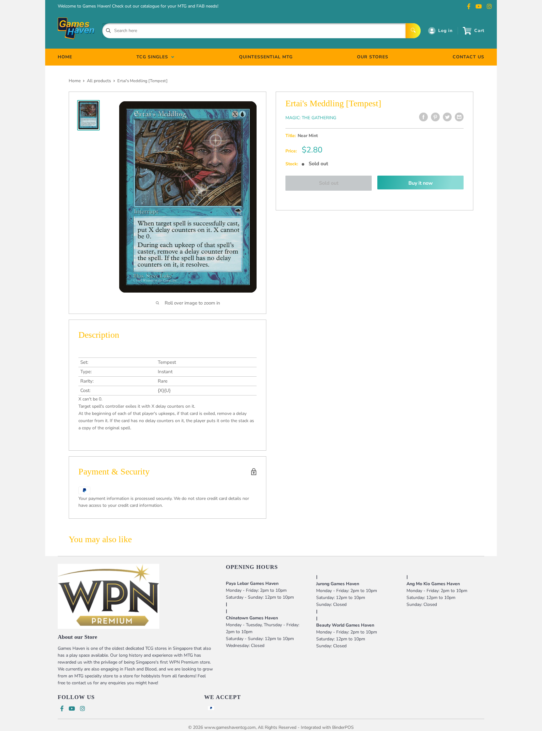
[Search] (413, 30)
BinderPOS (343, 727)
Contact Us (468, 57)
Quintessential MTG (266, 57)
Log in (445, 31)
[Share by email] (459, 117)
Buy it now (420, 183)
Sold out (328, 183)
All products (99, 81)
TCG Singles (153, 57)
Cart (479, 31)
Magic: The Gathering (310, 118)
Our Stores (372, 57)
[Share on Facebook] (423, 117)
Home (75, 81)
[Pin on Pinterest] (435, 117)
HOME (65, 57)
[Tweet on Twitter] (447, 117)
